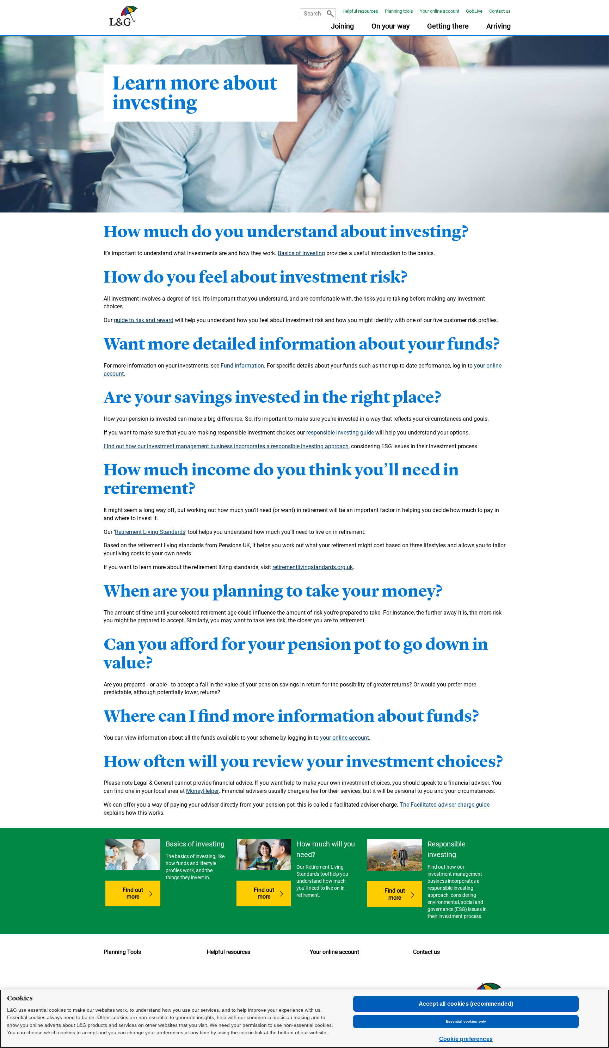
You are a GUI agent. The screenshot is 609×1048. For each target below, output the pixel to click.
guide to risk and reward (143, 320)
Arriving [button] (498, 26)
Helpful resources (360, 11)
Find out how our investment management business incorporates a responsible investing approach (226, 446)
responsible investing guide (340, 432)
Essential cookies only (466, 1021)
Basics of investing (301, 253)
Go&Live (474, 11)
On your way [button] (390, 26)
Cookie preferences (466, 1039)
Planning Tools (122, 952)
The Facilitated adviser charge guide (445, 804)
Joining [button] (342, 26)
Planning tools (399, 11)
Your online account (439, 11)
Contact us (500, 11)
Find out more (141, 893)
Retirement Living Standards (150, 532)
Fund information (242, 365)
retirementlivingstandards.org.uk (312, 567)
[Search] (330, 13)
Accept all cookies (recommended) (466, 1004)
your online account (344, 737)
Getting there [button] (448, 26)
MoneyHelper (202, 791)
